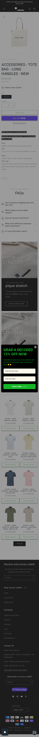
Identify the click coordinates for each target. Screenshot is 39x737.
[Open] (5, 732)
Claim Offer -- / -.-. (19, 386)
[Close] (35, 347)
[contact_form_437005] (34, 732)
